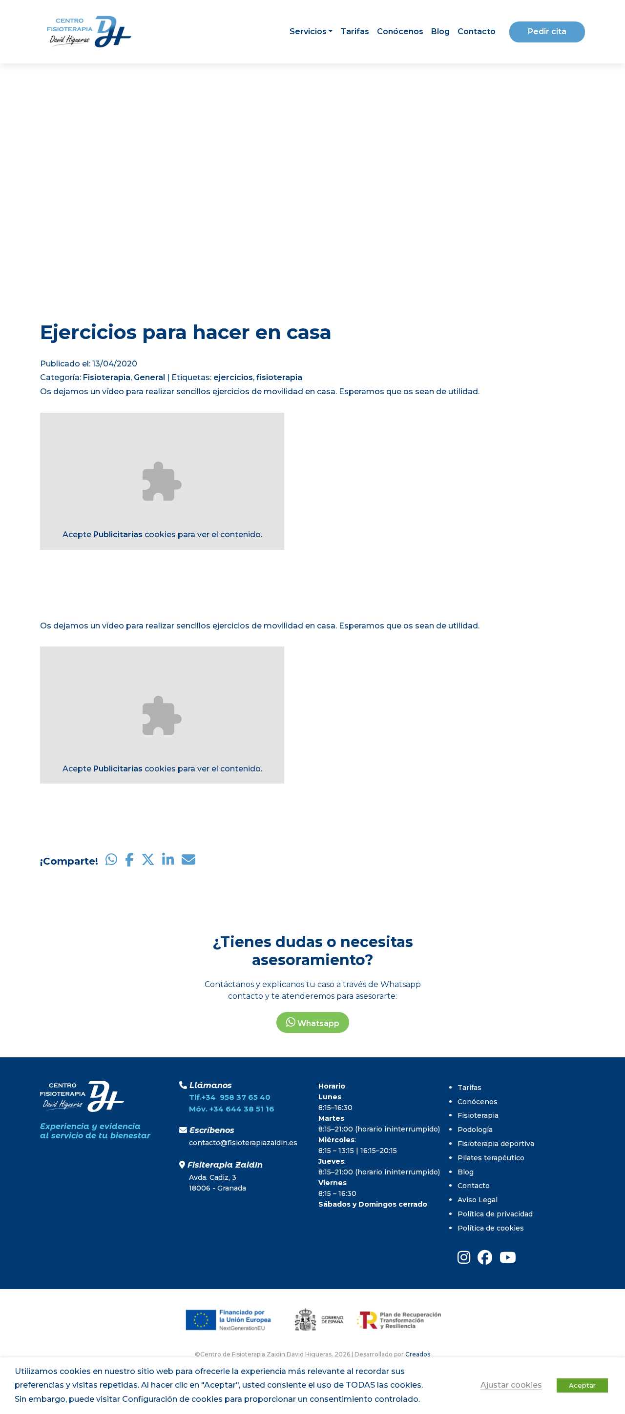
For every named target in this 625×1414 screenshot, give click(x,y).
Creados (417, 1354)
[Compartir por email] (188, 861)
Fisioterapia (106, 377)
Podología (475, 1129)
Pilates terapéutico (491, 1157)
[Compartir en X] (148, 861)
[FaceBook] (485, 1257)
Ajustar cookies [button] (511, 1385)
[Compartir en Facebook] (129, 861)
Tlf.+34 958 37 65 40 (230, 1097)
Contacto (477, 31)
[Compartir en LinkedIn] (168, 861)
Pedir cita (547, 31)
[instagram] (464, 1257)
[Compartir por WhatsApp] (111, 861)
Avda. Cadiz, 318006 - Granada (217, 1182)
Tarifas (354, 31)
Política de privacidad (495, 1214)
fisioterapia (279, 377)
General (149, 377)
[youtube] (508, 1257)
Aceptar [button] (582, 1385)
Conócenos (400, 31)
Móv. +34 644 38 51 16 (231, 1108)
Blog (440, 31)
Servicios (308, 31)
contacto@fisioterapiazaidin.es (243, 1142)
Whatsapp (317, 1023)
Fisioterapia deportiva (496, 1143)
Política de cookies (491, 1228)
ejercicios (233, 377)
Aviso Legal (478, 1199)
